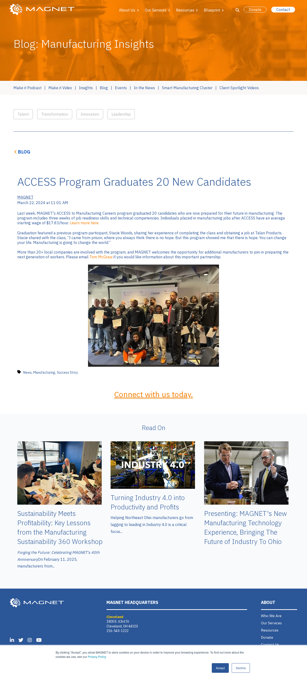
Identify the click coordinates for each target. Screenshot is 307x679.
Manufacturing (44, 372)
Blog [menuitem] (104, 87)
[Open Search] (237, 10)
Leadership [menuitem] (121, 114)
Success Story (67, 372)
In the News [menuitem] (144, 87)
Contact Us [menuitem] (270, 644)
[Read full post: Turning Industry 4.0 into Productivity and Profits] (153, 487)
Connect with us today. (153, 394)
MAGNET (25, 197)
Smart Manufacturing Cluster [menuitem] (187, 87)
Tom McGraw (100, 256)
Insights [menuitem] (86, 87)
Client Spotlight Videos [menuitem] (239, 87)
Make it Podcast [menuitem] (27, 87)
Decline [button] (241, 668)
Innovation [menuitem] (90, 114)
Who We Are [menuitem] (271, 616)
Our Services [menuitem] (271, 623)
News (27, 372)
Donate (255, 9)
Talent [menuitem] (23, 114)
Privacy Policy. (97, 657)
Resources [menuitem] (269, 630)
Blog (24, 151)
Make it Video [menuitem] (60, 87)
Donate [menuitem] (267, 637)
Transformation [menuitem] (54, 114)
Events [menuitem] (121, 87)
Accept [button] (220, 668)
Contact (283, 9)
